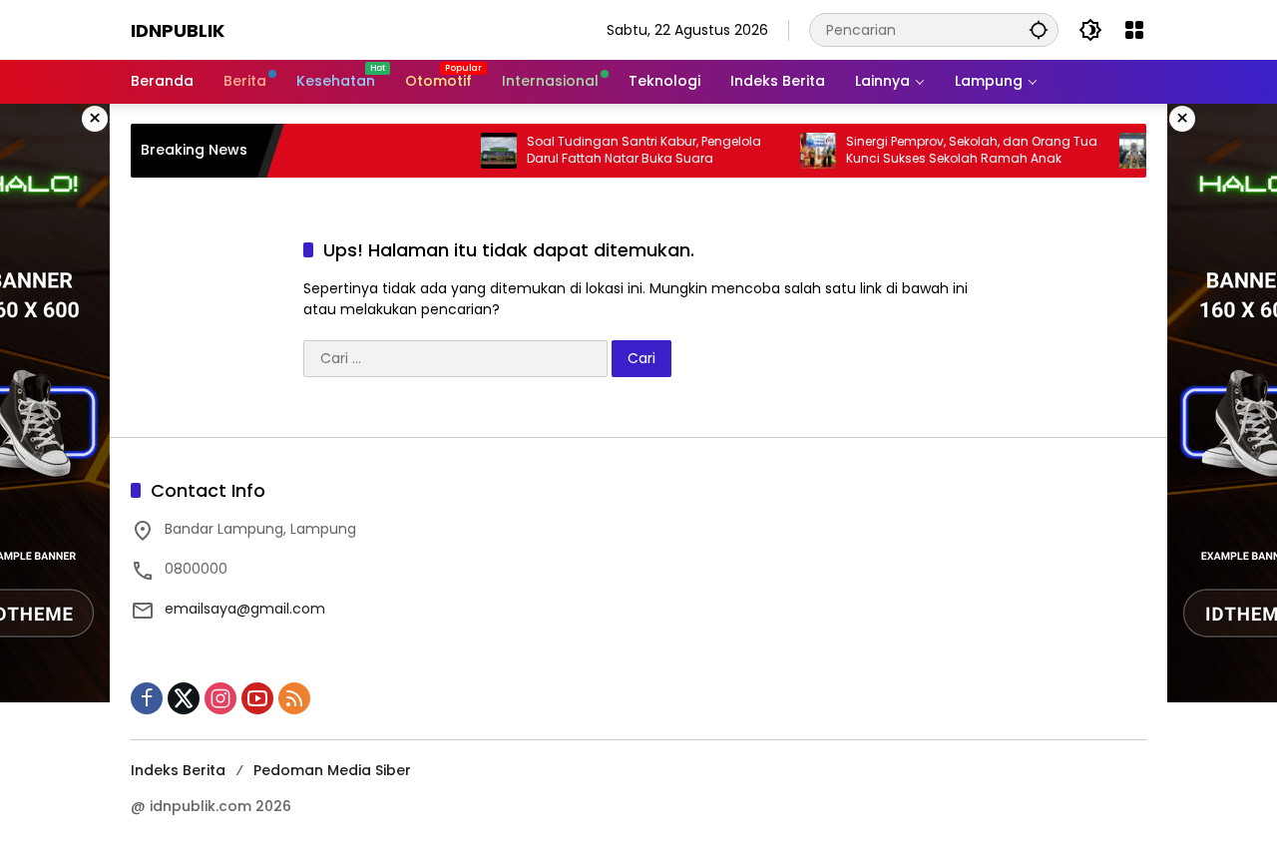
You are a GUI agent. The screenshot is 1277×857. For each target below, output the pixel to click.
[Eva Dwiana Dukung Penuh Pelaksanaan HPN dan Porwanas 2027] (1119, 151)
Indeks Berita (178, 770)
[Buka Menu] (1134, 30)
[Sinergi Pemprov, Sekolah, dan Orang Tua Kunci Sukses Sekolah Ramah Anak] (800, 151)
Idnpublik (177, 30)
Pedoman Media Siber (332, 770)
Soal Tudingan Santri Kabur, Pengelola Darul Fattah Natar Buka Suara (626, 150)
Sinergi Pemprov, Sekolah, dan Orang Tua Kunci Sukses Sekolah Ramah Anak (953, 150)
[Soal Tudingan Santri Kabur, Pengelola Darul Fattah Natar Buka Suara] (481, 151)
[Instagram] (220, 698)
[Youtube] (257, 698)
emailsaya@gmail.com (245, 609)
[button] (1039, 29)
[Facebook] (147, 698)
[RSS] (294, 698)
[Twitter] (184, 698)
